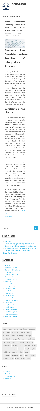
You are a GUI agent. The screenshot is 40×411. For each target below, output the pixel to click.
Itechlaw (8, 241)
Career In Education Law (13, 270)
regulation (15, 355)
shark (12, 358)
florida (21, 345)
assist (16, 329)
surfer (23, 358)
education (29, 342)
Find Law (8, 281)
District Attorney (11, 279)
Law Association (10, 288)
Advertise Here (10, 374)
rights (27, 355)
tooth (28, 358)
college (28, 335)
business (6, 335)
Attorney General (11, 267)
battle (23, 332)
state (17, 358)
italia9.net (19, 4)
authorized (15, 332)
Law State (8, 302)
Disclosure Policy (11, 376)
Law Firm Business (11, 298)
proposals (6, 355)
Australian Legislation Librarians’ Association (20, 248)
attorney (32, 329)
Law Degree (9, 293)
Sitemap (8, 378)
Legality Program (11, 312)
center (13, 335)
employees (7, 345)
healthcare (6, 349)
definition (31, 339)
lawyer (14, 349)
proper (26, 352)
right (22, 355)
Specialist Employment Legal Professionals (19, 244)
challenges (20, 335)
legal (27, 349)
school (33, 355)
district (14, 342)
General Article (10, 286)
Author (20, 33)
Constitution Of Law (12, 35)
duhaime (21, 342)
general (27, 345)
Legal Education (10, 305)
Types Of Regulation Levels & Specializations (20, 246)
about (5, 329)
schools (5, 358)
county (24, 339)
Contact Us (9, 371)
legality (33, 349)
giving (34, 345)
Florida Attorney (10, 284)
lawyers (21, 349)
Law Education (10, 295)
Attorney (8, 265)
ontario (14, 352)
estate (14, 345)
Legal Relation (10, 307)
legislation (6, 352)
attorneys (6, 332)
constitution (7, 339)
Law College (9, 291)
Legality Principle (11, 309)
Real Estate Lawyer (11, 314)
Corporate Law (10, 277)
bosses (29, 332)
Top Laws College (11, 316)
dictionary (6, 342)
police (21, 352)
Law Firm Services (11, 300)
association (23, 329)
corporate (16, 339)
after (10, 329)
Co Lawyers (9, 272)
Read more (8, 217)
